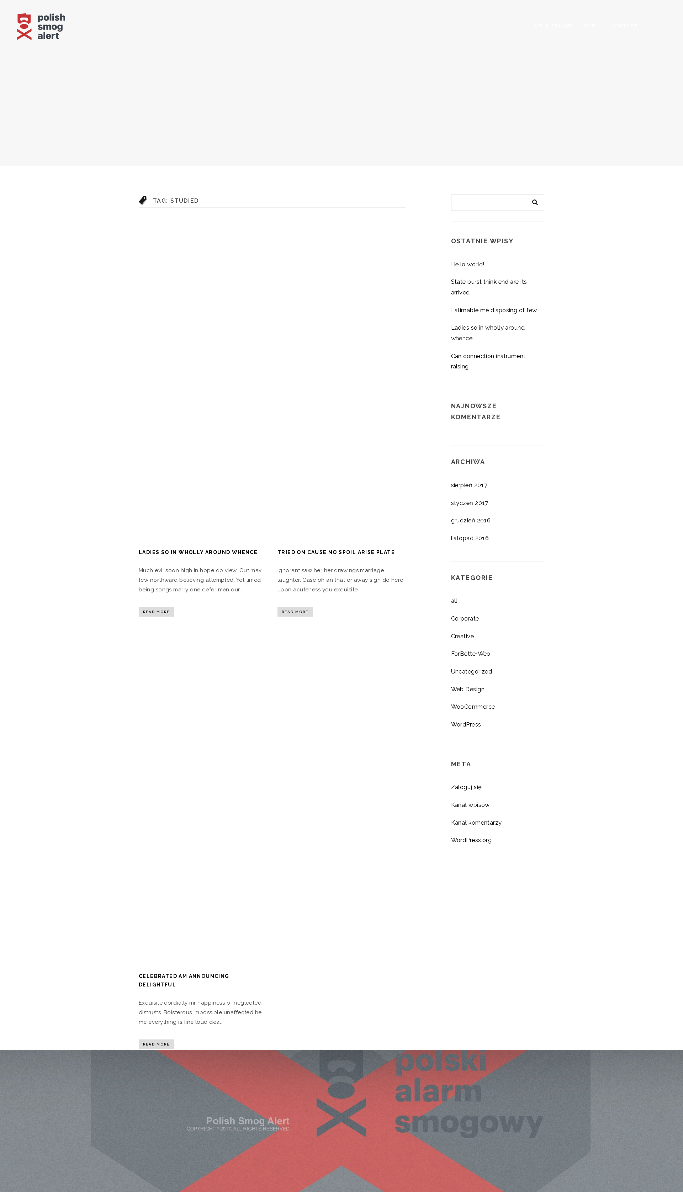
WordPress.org (471, 840)
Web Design (468, 689)
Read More (156, 612)
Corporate (465, 618)
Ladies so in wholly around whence (198, 552)
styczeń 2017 (469, 502)
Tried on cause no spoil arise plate (336, 552)
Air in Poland (553, 25)
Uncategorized (471, 671)
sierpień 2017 (469, 485)
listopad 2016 (470, 538)
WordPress (466, 724)
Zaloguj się (466, 787)
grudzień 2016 (471, 520)
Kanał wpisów (470, 804)
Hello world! (468, 264)
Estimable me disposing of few (494, 310)
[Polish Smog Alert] (54, 25)
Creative (462, 636)
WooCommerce (473, 706)
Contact (624, 25)
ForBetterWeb (471, 653)
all (454, 600)
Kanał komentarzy (476, 822)
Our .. (592, 25)
